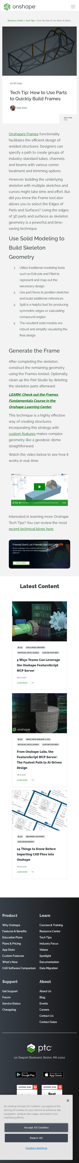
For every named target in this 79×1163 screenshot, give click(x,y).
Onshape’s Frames (24, 134)
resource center (15, 21)
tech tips (30, 21)
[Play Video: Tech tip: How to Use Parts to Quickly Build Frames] (39, 486)
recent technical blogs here (31, 529)
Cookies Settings (36, 1148)
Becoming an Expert (21, 86)
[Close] (68, 1100)
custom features (22, 434)
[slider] (39, 503)
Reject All (36, 1137)
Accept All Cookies (36, 1127)
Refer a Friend (21, 563)
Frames (47, 86)
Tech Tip (37, 86)
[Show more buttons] (64, 503)
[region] (36, 1127)
